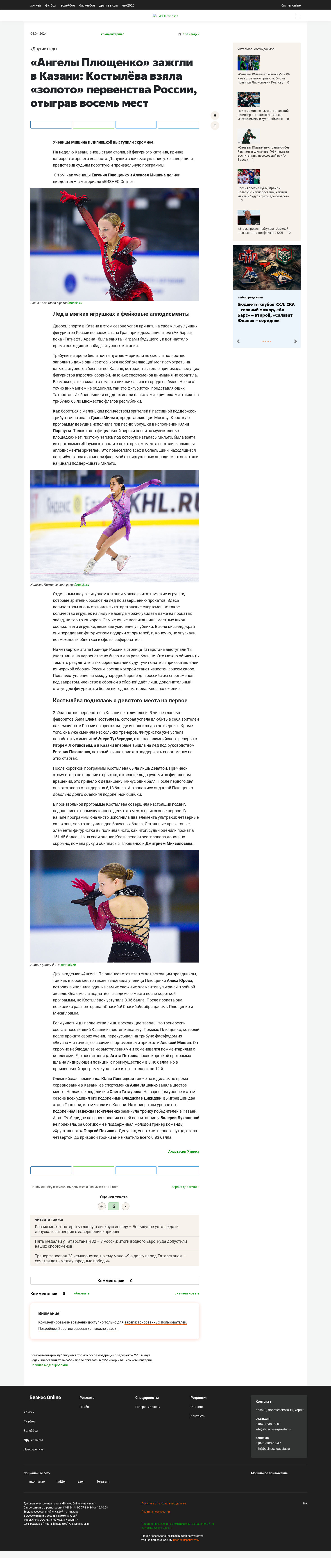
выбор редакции (250, 297)
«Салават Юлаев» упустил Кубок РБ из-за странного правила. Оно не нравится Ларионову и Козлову (264, 78)
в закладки (190, 34)
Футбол (50, 5)
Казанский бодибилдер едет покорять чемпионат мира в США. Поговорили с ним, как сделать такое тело (266, 315)
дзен (80, 1481)
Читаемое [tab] (245, 49)
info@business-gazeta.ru (273, 1429)
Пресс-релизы (34, 1449)
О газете (196, 1407)
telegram (102, 1481)
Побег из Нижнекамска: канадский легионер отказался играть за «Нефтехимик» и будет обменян (263, 115)
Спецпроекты (147, 1398)
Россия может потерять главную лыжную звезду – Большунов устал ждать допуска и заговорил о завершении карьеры (107, 1229)
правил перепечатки (186, 1540)
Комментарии (114, 1280)
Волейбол (68, 5)
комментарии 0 (112, 34)
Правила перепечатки (155, 1511)
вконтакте (37, 1481)
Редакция (198, 1398)
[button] (238, 341)
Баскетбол (87, 5)
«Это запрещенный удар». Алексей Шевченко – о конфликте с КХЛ (263, 230)
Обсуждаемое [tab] (264, 49)
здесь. (112, 1328)
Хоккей (35, 5)
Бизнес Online (44, 1397)
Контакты (197, 1416)
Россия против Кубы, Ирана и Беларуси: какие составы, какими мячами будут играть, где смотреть (263, 192)
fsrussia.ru (74, 303)
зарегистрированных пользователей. (156, 1322)
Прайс (84, 1407)
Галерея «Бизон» (147, 1407)
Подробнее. (47, 1328)
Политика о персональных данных (163, 1503)
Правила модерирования (49, 1365)
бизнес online (291, 5)
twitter (61, 1481)
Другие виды (108, 5)
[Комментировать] (215, 115)
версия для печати (185, 1187)
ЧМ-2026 (128, 5)
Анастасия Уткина (183, 1151)
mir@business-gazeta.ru (273, 1448)
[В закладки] (215, 125)
